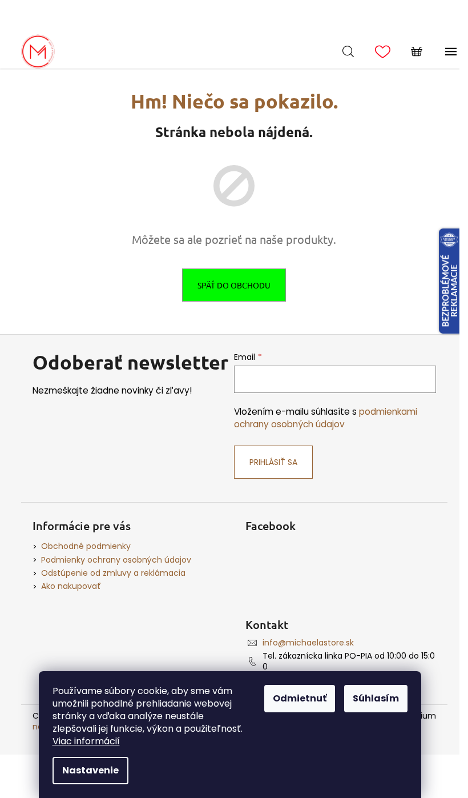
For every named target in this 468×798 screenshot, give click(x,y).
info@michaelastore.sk (308, 642)
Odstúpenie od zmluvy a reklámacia (113, 573)
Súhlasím (376, 698)
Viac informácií (86, 741)
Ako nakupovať (71, 586)
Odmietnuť (299, 698)
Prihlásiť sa (273, 462)
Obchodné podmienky (86, 546)
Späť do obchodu (234, 285)
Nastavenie (90, 770)
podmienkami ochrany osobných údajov (325, 418)
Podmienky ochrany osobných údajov (116, 560)
